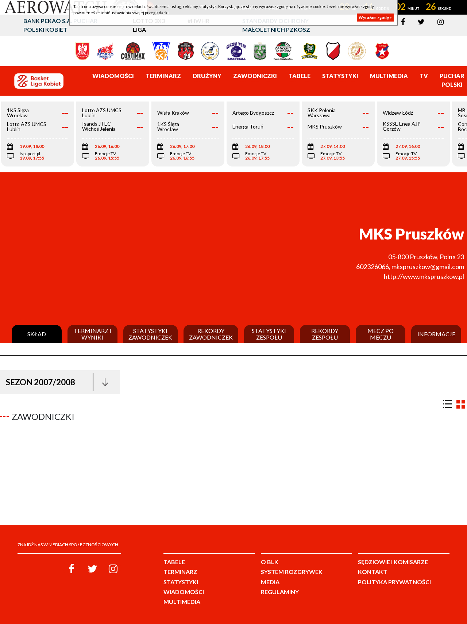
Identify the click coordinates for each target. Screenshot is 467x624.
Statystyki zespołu (269, 334)
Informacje (436, 334)
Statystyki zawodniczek (150, 334)
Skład (36, 334)
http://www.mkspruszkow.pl (424, 276)
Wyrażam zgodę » (375, 17)
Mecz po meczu (380, 334)
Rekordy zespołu (324, 334)
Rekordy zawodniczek (211, 334)
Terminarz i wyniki (92, 334)
